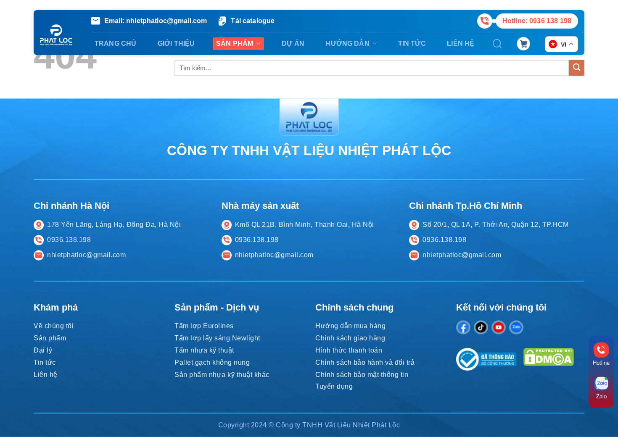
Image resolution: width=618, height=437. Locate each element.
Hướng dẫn (347, 43)
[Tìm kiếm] (497, 43)
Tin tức (412, 43)
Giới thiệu (176, 43)
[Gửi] (576, 68)
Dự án (293, 43)
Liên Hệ (460, 43)
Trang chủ (115, 43)
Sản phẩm (234, 43)
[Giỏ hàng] (523, 43)
